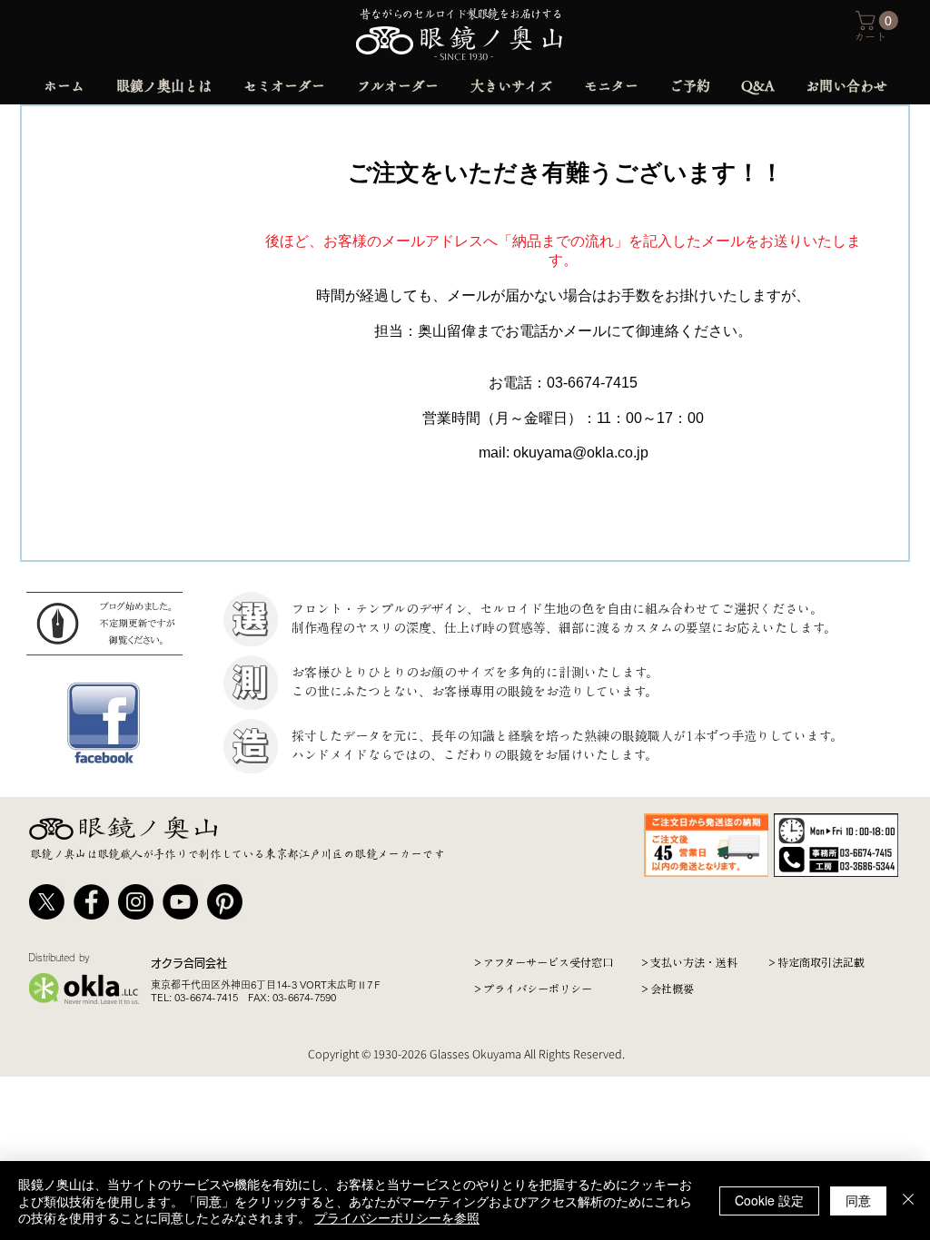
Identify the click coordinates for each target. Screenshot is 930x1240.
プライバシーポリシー (537, 988)
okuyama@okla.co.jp (580, 452)
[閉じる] (908, 1200)
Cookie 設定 (769, 1200)
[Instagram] (135, 902)
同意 (858, 1200)
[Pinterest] (224, 902)
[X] (46, 902)
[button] (879, 20)
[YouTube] (180, 902)
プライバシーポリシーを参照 (397, 1217)
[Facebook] (91, 902)
